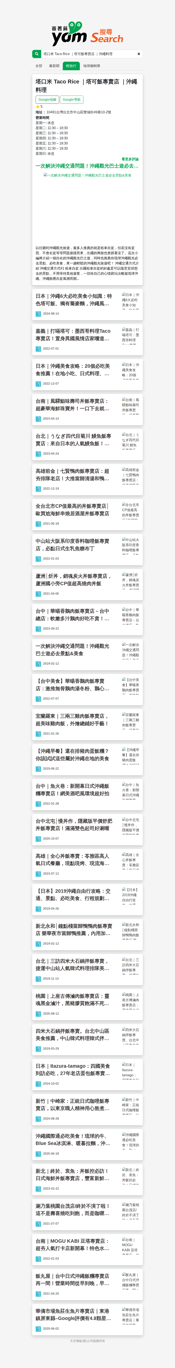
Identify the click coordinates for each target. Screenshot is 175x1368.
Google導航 (72, 99)
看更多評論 (130, 159)
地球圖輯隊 (91, 66)
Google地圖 (47, 99)
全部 (38, 66)
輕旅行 (71, 66)
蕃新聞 (54, 66)
